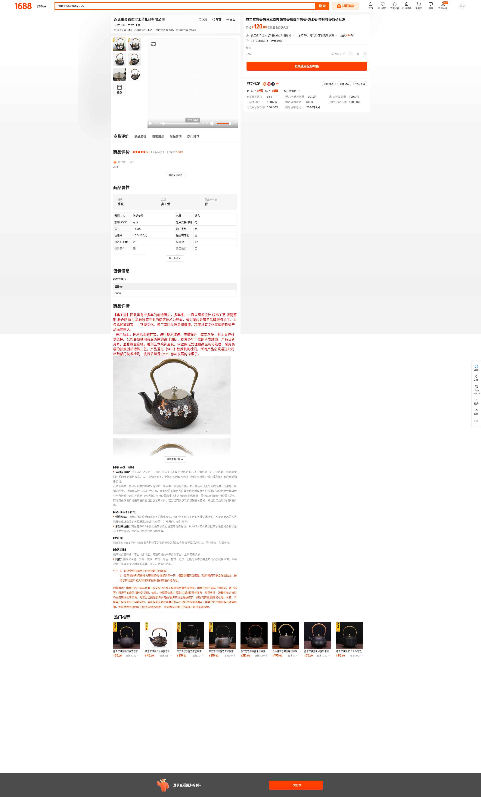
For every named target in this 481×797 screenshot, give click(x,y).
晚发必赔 (276, 40)
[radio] (134, 152)
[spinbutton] (358, 53)
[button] (192, 86)
